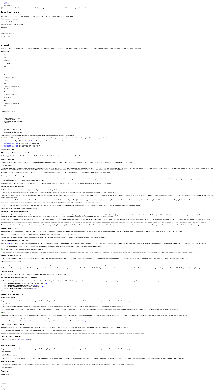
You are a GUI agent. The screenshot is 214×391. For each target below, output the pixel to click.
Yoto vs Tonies (29, 321)
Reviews (6, 3)
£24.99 (42, 286)
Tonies (26, 339)
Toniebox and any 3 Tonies (11, 143)
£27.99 (45, 283)
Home (5, 2)
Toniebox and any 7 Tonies (11, 146)
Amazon (19, 339)
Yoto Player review (86, 321)
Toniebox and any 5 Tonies (11, 145)
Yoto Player (9, 243)
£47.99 (34, 288)
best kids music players (28, 141)
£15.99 (36, 285)
